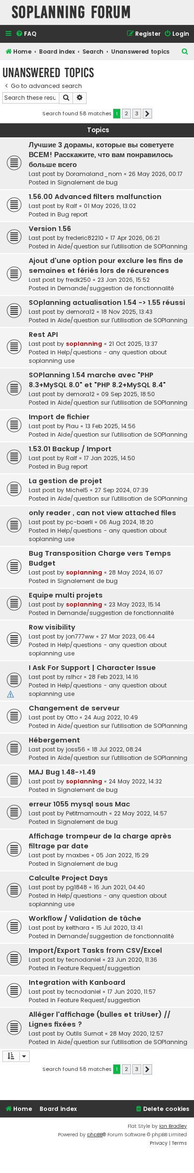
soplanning (84, 344)
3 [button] (136, 113)
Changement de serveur (74, 708)
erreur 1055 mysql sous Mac (79, 804)
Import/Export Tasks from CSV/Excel (95, 950)
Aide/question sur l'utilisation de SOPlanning (122, 246)
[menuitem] (26, 34)
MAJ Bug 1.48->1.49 (62, 772)
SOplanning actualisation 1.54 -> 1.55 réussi (107, 302)
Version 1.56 (50, 228)
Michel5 (77, 490)
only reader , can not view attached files (102, 513)
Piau (72, 426)
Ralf (71, 206)
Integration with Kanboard (77, 982)
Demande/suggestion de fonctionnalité (115, 288)
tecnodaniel (83, 960)
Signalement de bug (87, 182)
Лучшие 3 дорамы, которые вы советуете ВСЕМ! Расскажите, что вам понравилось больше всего (101, 154)
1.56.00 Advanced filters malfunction (95, 196)
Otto (72, 717)
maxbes (77, 855)
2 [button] (126, 113)
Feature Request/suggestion (98, 968)
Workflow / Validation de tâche (85, 918)
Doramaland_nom (94, 174)
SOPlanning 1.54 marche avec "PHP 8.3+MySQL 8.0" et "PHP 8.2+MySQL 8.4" (97, 380)
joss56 (75, 749)
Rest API (43, 334)
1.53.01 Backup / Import (70, 449)
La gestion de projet (65, 481)
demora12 (80, 312)
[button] (147, 114)
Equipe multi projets (66, 595)
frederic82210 (85, 238)
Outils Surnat (84, 1033)
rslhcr (74, 677)
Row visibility (52, 627)
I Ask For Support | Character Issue (92, 667)
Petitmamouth (86, 813)
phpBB (95, 1134)
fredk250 (78, 280)
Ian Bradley (173, 1126)
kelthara (77, 928)
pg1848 (76, 887)
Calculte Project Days (68, 878)
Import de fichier (59, 417)
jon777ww (80, 636)
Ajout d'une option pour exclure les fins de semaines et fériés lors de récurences (106, 265)
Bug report (72, 214)
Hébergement (54, 740)
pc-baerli (79, 522)
